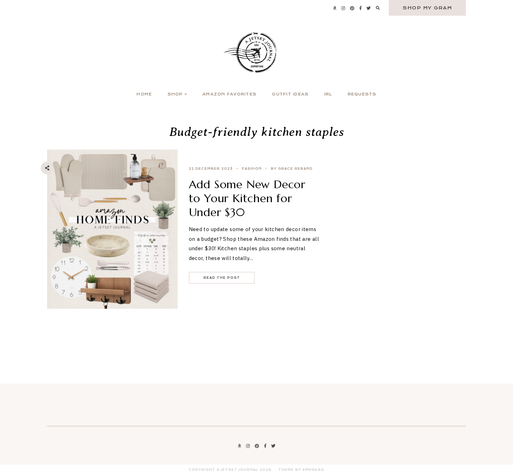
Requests (362, 94)
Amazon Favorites (229, 94)
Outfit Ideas (290, 94)
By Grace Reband (292, 168)
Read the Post (221, 277)
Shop (175, 94)
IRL (328, 94)
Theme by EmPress (301, 470)
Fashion (252, 168)
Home (144, 94)
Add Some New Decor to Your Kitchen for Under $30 (247, 198)
